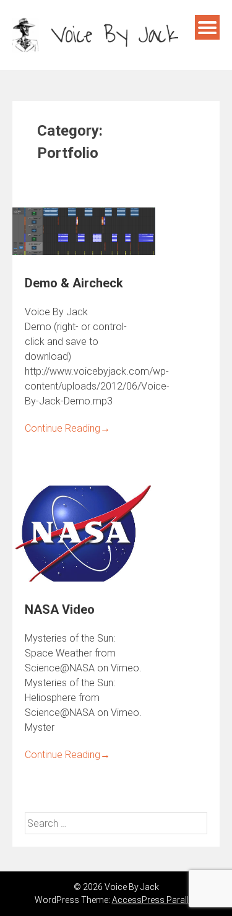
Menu (207, 27)
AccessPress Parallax (155, 900)
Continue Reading (67, 428)
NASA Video (60, 609)
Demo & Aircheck (74, 283)
